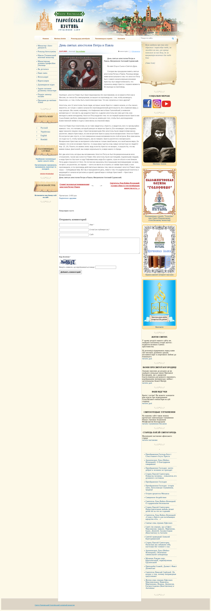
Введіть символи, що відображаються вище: (77, 267)
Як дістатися (43, 69)
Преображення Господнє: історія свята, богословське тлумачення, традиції (160, 488)
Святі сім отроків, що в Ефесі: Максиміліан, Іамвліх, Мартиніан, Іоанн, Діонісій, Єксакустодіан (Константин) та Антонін (160, 530)
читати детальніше (47, 173)
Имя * (92, 225)
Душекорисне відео (46, 85)
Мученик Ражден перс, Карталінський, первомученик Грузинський (159, 560)
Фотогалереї (43, 77)
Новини (46, 38)
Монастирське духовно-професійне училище (46, 63)
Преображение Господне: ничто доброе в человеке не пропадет (159, 469)
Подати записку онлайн (45, 95)
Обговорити (135, 51)
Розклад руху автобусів (80, 38)
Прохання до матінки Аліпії (47, 101)
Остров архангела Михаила (157, 494)
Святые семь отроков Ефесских (159, 523)
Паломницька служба (103, 38)
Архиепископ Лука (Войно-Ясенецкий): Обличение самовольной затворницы (158, 552)
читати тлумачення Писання (154, 424)
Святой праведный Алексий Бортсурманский (158, 538)
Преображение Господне (156, 482)
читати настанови (149, 440)
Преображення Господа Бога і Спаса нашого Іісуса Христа (158, 455)
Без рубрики (80, 51)
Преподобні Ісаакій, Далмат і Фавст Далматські (161, 567)
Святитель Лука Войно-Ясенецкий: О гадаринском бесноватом (161, 502)
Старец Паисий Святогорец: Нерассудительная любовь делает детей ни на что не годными (160, 509)
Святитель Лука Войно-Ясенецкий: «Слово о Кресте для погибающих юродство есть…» (125, 185)
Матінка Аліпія (60, 38)
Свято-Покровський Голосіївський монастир (75, 19)
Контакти (121, 38)
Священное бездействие (156, 497)
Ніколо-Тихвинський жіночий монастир (47, 56)
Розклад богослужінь (47, 51)
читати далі (147, 359)
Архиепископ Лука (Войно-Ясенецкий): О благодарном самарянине (158, 462)
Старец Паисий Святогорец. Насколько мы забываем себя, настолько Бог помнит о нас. (158, 545)
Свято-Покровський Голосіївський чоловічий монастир (55, 605)
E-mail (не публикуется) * (100, 230)
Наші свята (42, 73)
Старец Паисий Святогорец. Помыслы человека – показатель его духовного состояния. (161, 476)
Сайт (92, 234)
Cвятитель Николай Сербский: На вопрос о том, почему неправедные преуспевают (161, 574)
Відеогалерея (43, 81)
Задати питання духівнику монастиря (47, 89)
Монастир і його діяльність (45, 47)
